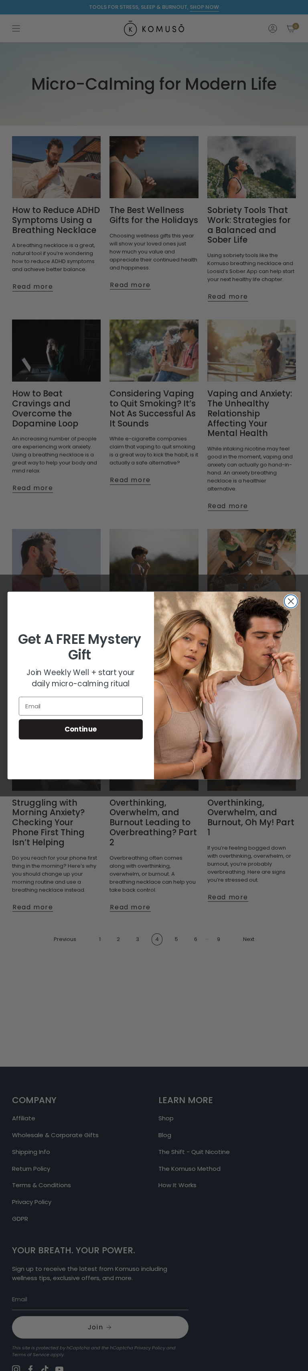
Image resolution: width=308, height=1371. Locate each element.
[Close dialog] (291, 601)
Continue (81, 729)
